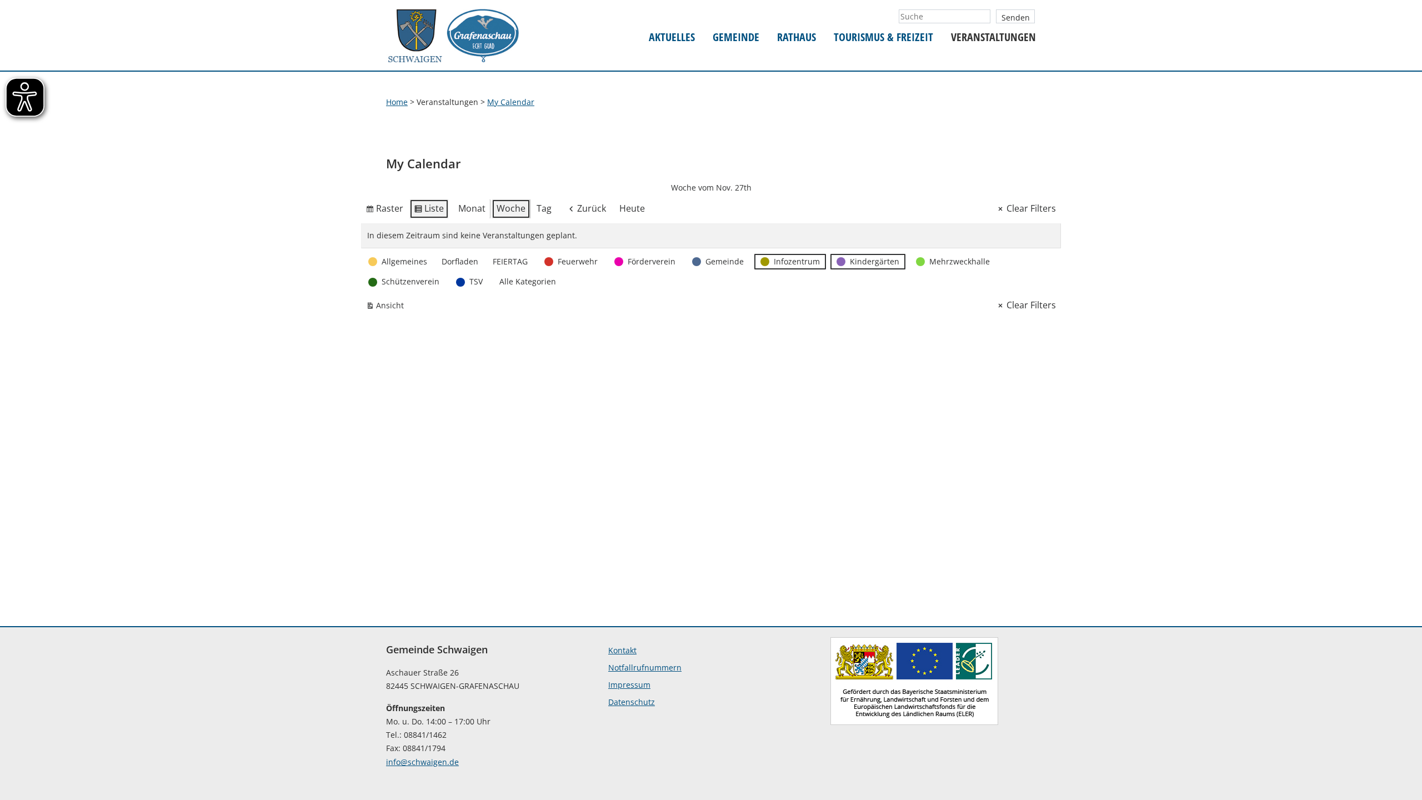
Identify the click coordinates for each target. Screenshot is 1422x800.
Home (397, 102)
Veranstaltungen (993, 37)
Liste (429, 210)
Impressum (629, 684)
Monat (471, 208)
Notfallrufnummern (645, 667)
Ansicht (387, 307)
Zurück (591, 208)
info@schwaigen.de (422, 762)
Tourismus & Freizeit (883, 37)
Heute (632, 208)
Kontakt (622, 650)
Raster (384, 210)
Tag (544, 208)
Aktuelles (672, 37)
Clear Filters (1031, 208)
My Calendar (510, 102)
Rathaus (796, 37)
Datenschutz (631, 702)
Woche (511, 208)
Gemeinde (736, 37)
